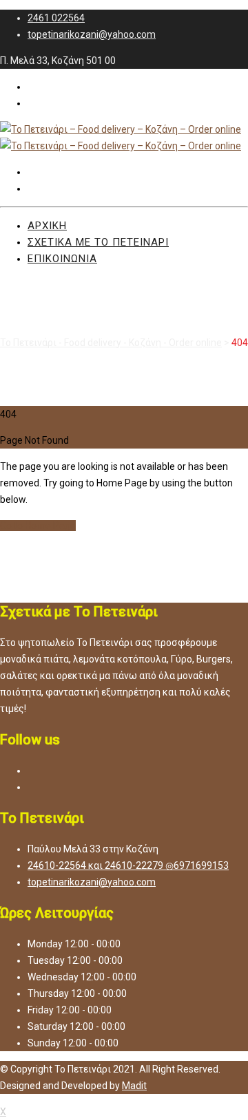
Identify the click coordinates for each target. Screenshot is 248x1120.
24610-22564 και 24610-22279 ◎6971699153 (128, 865)
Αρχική (47, 225)
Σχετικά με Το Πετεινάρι (98, 242)
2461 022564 (56, 17)
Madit (134, 1085)
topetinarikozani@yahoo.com (92, 34)
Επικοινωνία (62, 258)
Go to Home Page (38, 525)
